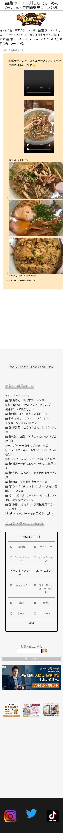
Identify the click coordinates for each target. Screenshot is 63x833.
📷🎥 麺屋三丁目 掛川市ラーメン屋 (26, 482)
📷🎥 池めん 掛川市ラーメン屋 (24, 400)
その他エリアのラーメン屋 (20, 30)
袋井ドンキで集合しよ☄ (19, 409)
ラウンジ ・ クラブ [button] (22, 559)
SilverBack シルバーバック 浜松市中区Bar (29, 513)
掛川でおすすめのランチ (19, 500)
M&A (31, 623)
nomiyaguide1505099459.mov (22, 275)
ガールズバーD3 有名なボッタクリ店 (26, 446)
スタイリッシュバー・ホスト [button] (46, 588)
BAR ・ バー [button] (46, 547)
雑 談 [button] (45, 603)
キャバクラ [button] (22, 585)
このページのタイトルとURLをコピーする (31, 367)
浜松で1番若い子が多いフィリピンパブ (28, 405)
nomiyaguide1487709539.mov (22, 280)
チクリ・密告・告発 (17, 396)
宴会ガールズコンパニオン (21, 423)
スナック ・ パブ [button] (45, 559)
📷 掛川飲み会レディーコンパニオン (26, 418)
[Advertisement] (31, 750)
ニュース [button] (45, 613)
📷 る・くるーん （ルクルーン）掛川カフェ (31, 495)
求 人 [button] (21, 603)
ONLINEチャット (31, 537)
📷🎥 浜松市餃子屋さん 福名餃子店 (26, 414)
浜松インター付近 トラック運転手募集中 (30, 459)
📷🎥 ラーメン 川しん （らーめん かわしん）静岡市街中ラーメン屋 (30, 32)
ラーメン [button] (22, 613)
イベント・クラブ (19, 573)
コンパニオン (43, 571)
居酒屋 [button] (22, 547)
